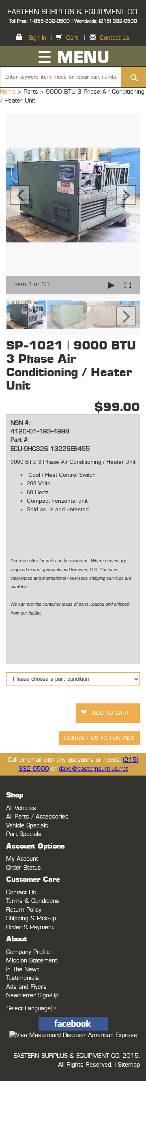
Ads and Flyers (26, 987)
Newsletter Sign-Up (32, 995)
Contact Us (115, 38)
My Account (22, 859)
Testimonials (22, 978)
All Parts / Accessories (37, 817)
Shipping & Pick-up (31, 918)
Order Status (23, 868)
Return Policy (23, 910)
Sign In (37, 38)
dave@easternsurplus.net (93, 769)
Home (9, 92)
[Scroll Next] (126, 316)
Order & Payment (30, 927)
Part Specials (23, 834)
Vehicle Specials (27, 826)
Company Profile (28, 952)
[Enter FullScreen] (128, 285)
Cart (72, 38)
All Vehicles (21, 808)
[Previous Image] (20, 195)
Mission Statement (31, 961)
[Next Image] (126, 195)
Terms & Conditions (32, 901)
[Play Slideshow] (111, 285)
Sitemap (129, 1065)
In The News (23, 970)
